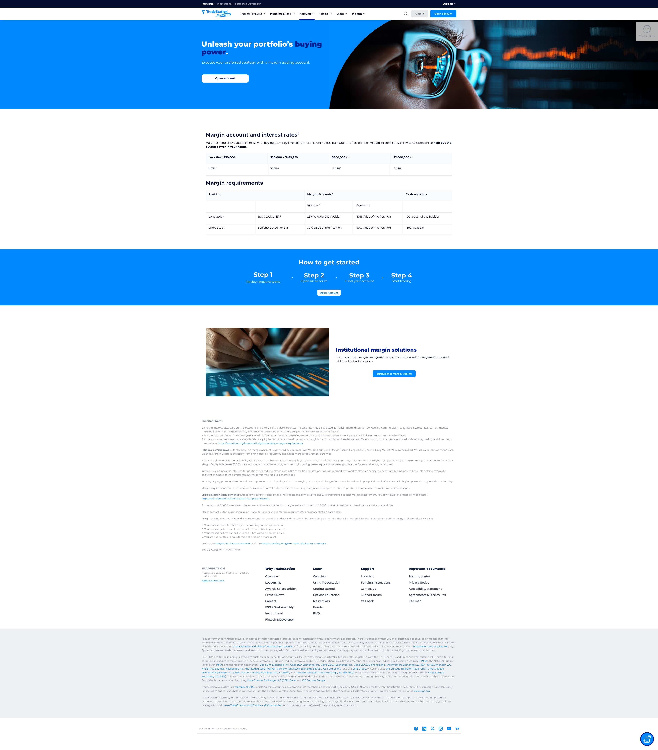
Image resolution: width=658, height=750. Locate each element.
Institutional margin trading (394, 373)
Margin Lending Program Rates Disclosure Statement (293, 543)
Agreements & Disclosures (427, 595)
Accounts (305, 13)
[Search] (405, 13)
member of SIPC (244, 687)
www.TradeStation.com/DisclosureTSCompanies (252, 705)
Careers (270, 601)
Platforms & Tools (280, 13)
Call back (367, 601)
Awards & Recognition (281, 588)
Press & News (274, 595)
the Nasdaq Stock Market (260, 668)
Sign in (419, 13)
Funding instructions (376, 582)
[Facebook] (416, 729)
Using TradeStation (326, 582)
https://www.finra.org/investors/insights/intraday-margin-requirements (260, 443)
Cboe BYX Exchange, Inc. (274, 664)
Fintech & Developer (248, 3)
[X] (432, 729)
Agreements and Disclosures (430, 646)
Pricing (324, 13)
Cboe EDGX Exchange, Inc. (369, 664)
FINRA (423, 660)
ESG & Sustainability (279, 607)
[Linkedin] (424, 729)
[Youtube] (449, 729)
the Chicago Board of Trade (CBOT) (407, 668)
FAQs (316, 613)
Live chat (367, 576)
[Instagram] (441, 729)
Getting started (324, 588)
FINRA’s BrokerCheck (213, 580)
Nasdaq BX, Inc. (235, 668)
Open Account (329, 292)
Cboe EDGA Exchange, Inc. (337, 664)
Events (318, 607)
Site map (415, 601)
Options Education (326, 595)
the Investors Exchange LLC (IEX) (406, 664)
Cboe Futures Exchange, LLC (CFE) (267, 680)
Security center (419, 576)
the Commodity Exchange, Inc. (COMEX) (265, 672)
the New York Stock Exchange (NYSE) (299, 668)
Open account (443, 13)
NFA (219, 664)
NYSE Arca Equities (213, 668)
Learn (340, 13)
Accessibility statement (425, 588)
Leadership (273, 582)
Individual (208, 3)
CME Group (359, 668)
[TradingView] (457, 729)
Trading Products (251, 13)
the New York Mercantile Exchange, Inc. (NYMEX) (325, 672)
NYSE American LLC (439, 664)
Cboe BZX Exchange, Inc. (305, 664)
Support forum (371, 595)
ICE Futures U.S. (332, 668)
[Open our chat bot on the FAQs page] (647, 739)
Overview (272, 576)
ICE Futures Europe (313, 680)
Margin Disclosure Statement (233, 543)
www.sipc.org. (422, 690)
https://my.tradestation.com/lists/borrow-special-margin (235, 498)
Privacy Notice (419, 582)
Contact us (368, 588)
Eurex (293, 680)
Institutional (224, 3)
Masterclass (321, 601)
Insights (357, 13)
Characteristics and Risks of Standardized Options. (263, 646)
